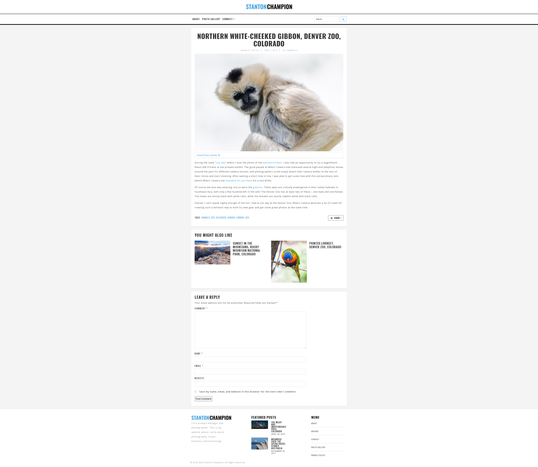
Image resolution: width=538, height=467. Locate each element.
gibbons (258, 187)
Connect (227, 19)
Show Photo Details (207, 155)
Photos (255, 50)
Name (199, 353)
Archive (315, 431)
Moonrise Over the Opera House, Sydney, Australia (278, 444)
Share (337, 218)
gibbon (240, 217)
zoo (247, 217)
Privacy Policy (318, 455)
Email (199, 366)
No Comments (290, 50)
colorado (221, 217)
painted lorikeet (272, 162)
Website (199, 378)
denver (231, 217)
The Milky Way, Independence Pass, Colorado (278, 427)
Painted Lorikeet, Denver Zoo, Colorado (325, 245)
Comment (201, 308)
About (196, 19)
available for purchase (239, 180)
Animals (245, 50)
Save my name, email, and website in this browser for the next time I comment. (247, 391)
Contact (315, 439)
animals (205, 217)
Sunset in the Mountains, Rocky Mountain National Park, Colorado (246, 248)
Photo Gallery (211, 19)
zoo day (220, 162)
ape (213, 217)
